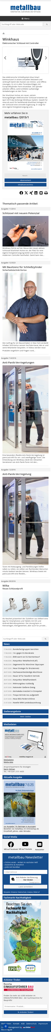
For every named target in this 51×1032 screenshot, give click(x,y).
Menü (26, 18)
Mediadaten (9, 760)
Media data (8, 762)
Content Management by (11, 1027)
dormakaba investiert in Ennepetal (23, 691)
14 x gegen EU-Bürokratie (19, 653)
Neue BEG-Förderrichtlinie (19, 699)
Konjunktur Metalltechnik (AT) (21, 660)
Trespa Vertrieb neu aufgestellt (21, 695)
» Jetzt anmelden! (25, 887)
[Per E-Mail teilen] (41, 193)
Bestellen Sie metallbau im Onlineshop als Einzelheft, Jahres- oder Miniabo (21, 830)
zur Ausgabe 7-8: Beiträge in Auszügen (20, 826)
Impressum (43, 1023)
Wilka (5, 585)
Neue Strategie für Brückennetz (21, 668)
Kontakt (16, 1023)
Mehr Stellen (25, 716)
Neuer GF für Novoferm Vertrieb (22, 676)
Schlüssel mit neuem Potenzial (20, 213)
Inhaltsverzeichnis (25, 184)
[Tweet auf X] (26, 193)
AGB (23, 1023)
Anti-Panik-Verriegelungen (18, 362)
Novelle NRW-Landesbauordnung (22, 702)
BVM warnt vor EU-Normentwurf (22, 657)
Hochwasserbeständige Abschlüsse (23, 672)
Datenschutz (31, 1023)
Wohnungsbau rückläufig (19, 683)
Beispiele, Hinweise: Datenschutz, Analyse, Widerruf (21, 892)
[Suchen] (47, 24)
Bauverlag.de (6, 1029)
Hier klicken (28, 880)
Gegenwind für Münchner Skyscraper (24, 664)
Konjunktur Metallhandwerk (20, 680)
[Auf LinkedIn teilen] (36, 193)
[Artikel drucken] (46, 193)
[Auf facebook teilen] (21, 193)
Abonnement (25, 180)
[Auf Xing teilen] (31, 193)
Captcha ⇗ (34, 882)
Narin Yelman (9, 769)
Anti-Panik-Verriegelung (16, 474)
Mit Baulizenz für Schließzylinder (22, 267)
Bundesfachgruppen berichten (21, 649)
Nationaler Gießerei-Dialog (19, 687)
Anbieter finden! (26, 1012)
